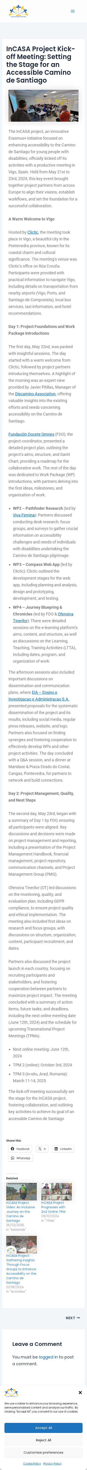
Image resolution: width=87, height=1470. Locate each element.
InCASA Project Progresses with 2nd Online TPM (53, 1207)
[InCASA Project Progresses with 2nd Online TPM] (56, 1191)
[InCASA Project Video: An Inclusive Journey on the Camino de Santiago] (21, 1191)
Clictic (32, 232)
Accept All (43, 1427)
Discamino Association (35, 393)
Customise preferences (43, 1452)
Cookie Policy (32, 1464)
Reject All (43, 1440)
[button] (80, 1392)
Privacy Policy (52, 1464)
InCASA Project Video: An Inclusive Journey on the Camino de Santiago (20, 1211)
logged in (48, 1357)
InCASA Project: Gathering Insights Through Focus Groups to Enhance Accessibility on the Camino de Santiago (21, 1269)
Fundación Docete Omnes (31, 434)
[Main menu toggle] (73, 11)
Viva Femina (24, 515)
